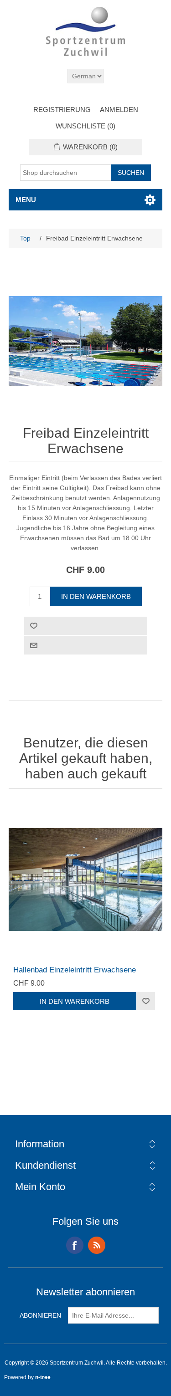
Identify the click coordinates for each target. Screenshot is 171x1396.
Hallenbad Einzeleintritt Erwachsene (74, 970)
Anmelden (119, 109)
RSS (96, 1245)
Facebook (74, 1245)
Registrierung (62, 109)
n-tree (43, 1377)
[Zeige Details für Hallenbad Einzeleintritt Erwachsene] (86, 879)
